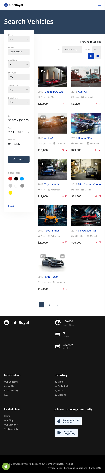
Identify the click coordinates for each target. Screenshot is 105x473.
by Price (59, 390)
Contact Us (95, 467)
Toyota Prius (48, 230)
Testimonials (11, 429)
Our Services (11, 424)
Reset (11, 206)
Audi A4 (79, 91)
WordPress (31, 463)
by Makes (60, 381)
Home (7, 415)
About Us (9, 386)
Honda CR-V (81, 138)
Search (20, 159)
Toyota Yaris (48, 184)
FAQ (6, 394)
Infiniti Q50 (48, 276)
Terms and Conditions (75, 467)
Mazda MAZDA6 (50, 91)
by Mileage (60, 394)
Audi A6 (45, 138)
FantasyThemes (64, 463)
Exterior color (14, 173)
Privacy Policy (11, 390)
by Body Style (62, 386)
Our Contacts (11, 381)
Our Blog (8, 420)
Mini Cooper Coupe (86, 184)
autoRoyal (47, 463)
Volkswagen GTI (84, 230)
